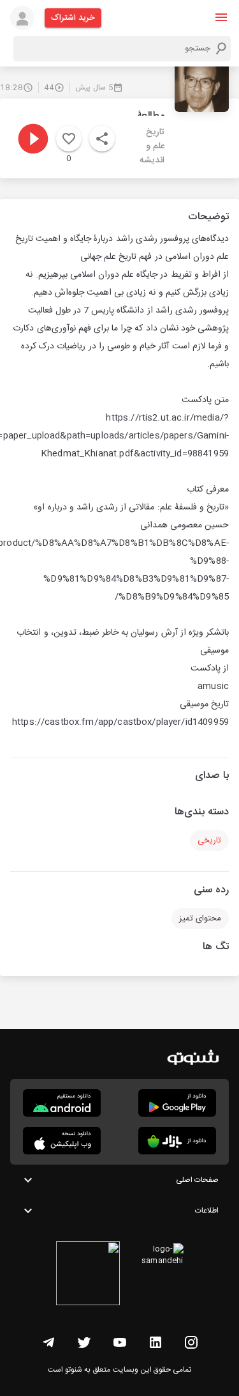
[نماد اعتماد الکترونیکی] (88, 1275)
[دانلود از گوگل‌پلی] (177, 1103)
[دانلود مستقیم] (62, 1103)
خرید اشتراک (73, 18)
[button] (221, 17)
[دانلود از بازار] (177, 1140)
